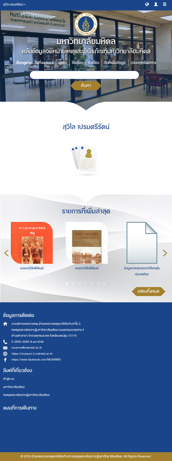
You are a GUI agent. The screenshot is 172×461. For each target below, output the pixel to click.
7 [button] (105, 284)
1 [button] (67, 284)
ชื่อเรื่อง (77, 62)
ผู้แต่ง (62, 62)
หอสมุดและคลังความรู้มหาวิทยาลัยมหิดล (26, 395)
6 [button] (98, 284)
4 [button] (86, 284)
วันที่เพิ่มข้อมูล (115, 62)
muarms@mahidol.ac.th (27, 347)
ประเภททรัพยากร (143, 62)
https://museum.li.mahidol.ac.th (32, 353)
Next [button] (165, 253)
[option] (30, 252)
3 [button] (79, 284)
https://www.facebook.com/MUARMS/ (36, 359)
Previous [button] (6, 253)
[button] (147, 4)
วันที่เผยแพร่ (44, 62)
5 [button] (92, 284)
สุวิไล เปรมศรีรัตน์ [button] (13, 4)
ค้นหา (86, 85)
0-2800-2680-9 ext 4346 (28, 341)
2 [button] (73, 284)
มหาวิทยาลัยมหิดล (14, 387)
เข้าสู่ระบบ (8, 378)
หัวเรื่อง (93, 62)
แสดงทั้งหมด (148, 291)
